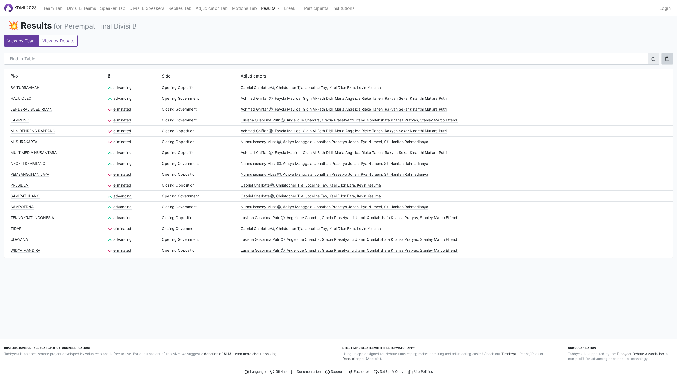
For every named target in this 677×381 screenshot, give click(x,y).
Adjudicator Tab (212, 8)
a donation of (216, 354)
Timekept (508, 354)
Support (337, 372)
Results (269, 8)
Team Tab (53, 8)
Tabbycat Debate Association (640, 354)
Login (665, 8)
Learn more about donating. (255, 354)
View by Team (21, 40)
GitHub (281, 372)
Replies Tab (179, 8)
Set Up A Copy (392, 372)
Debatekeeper (353, 359)
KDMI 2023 (25, 7)
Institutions (343, 8)
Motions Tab (244, 8)
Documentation (309, 372)
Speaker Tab (112, 8)
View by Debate (58, 40)
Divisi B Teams (81, 8)
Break (290, 8)
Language (258, 372)
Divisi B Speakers (147, 8)
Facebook (362, 372)
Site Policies (423, 372)
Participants (316, 8)
